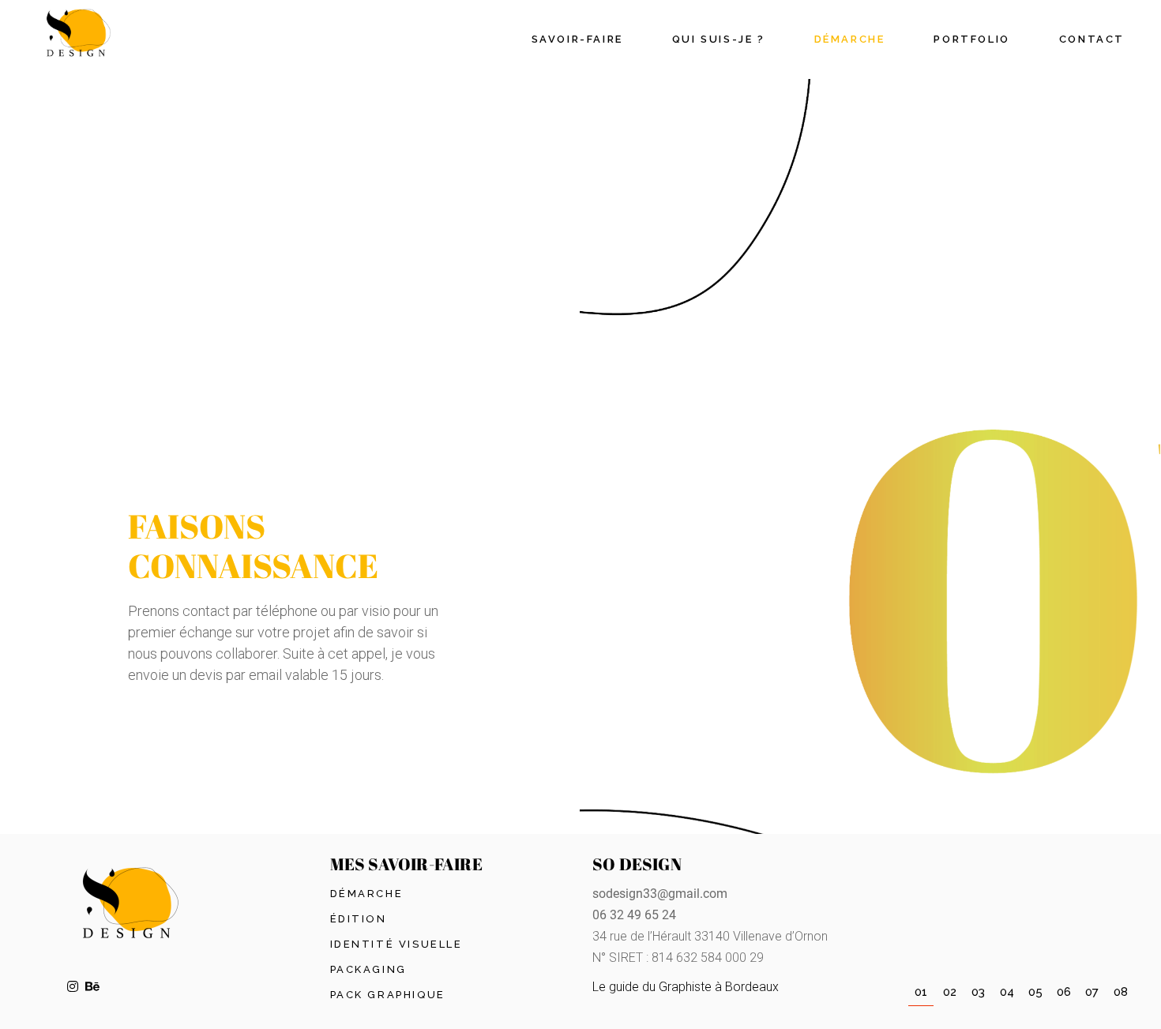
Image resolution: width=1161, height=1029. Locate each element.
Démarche (367, 893)
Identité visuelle (396, 944)
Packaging (368, 969)
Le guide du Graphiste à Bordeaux (685, 986)
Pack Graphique (387, 995)
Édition (358, 919)
